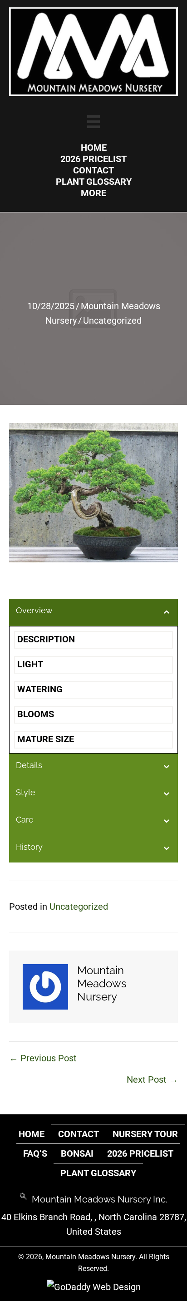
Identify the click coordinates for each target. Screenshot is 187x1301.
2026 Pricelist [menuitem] (140, 1153)
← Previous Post (43, 1058)
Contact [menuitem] (78, 1134)
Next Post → (152, 1079)
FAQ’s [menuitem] (35, 1153)
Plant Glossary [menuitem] (98, 1173)
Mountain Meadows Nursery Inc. (99, 1199)
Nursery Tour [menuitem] (145, 1134)
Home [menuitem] (31, 1134)
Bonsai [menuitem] (77, 1153)
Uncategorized (112, 320)
